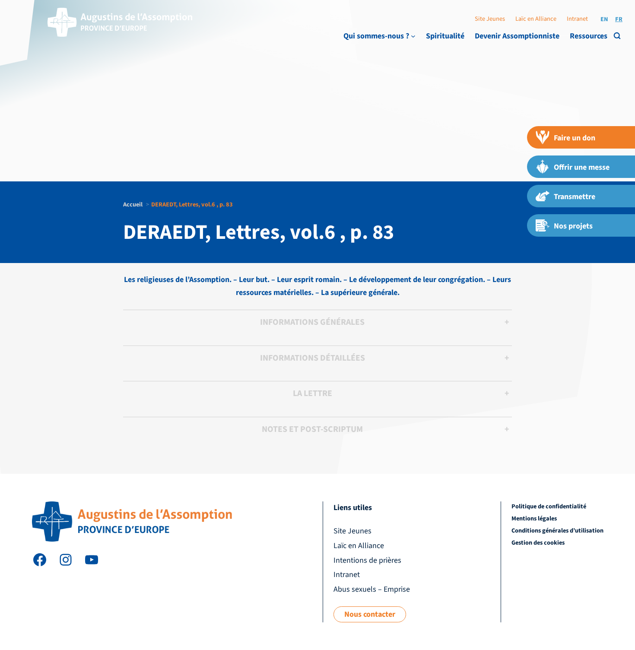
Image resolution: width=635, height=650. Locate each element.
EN (604, 19)
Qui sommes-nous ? (376, 36)
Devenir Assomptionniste (517, 36)
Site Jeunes (490, 18)
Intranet (577, 18)
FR (618, 19)
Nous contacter (369, 614)
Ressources (588, 36)
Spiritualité (445, 36)
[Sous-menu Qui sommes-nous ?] (413, 36)
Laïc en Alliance (535, 18)
